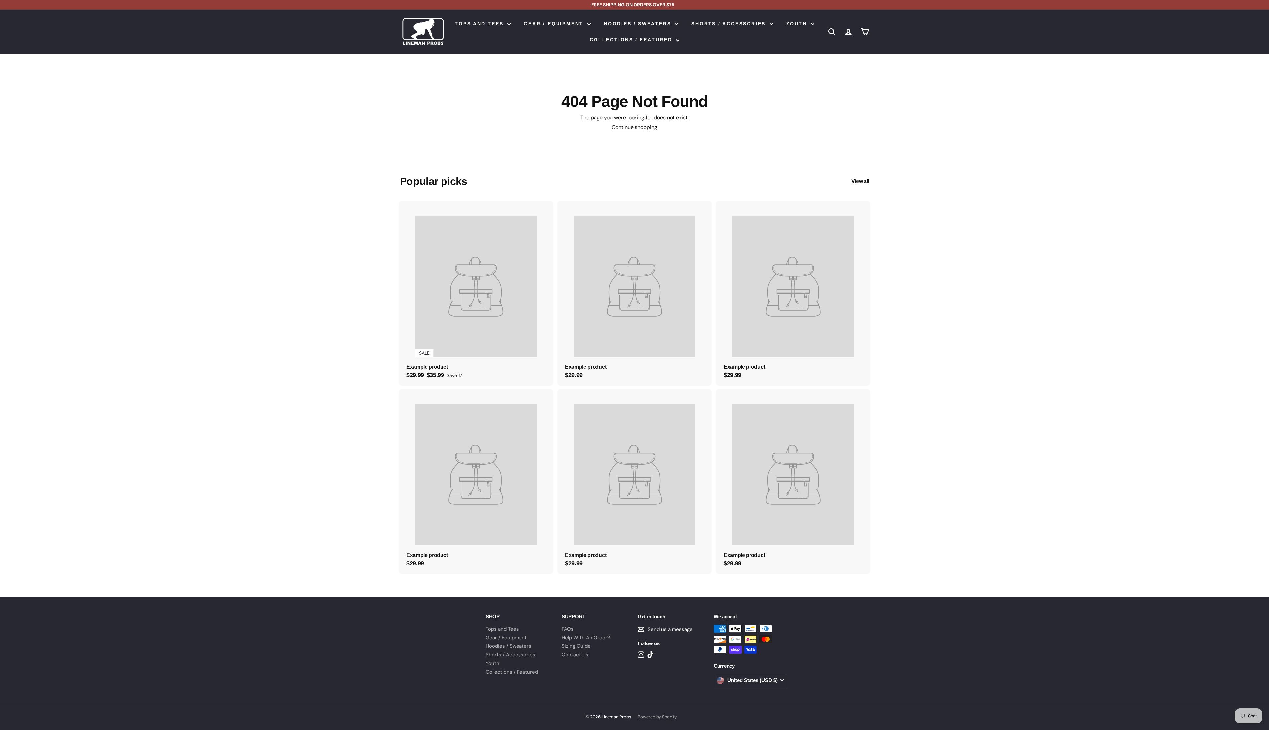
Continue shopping (634, 127)
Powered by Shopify (657, 717)
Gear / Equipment (555, 23)
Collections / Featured (632, 39)
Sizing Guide (576, 646)
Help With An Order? (586, 637)
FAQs (568, 629)
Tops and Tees (480, 23)
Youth (797, 23)
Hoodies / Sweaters (638, 23)
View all (860, 181)
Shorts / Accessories (729, 23)
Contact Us (575, 654)
